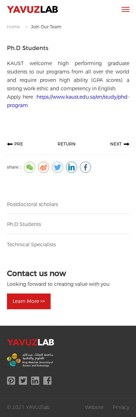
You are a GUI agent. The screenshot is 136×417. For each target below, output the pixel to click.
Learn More (29, 301)
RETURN (67, 144)
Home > (17, 26)
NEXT (116, 144)
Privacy (121, 407)
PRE (18, 144)
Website (94, 407)
